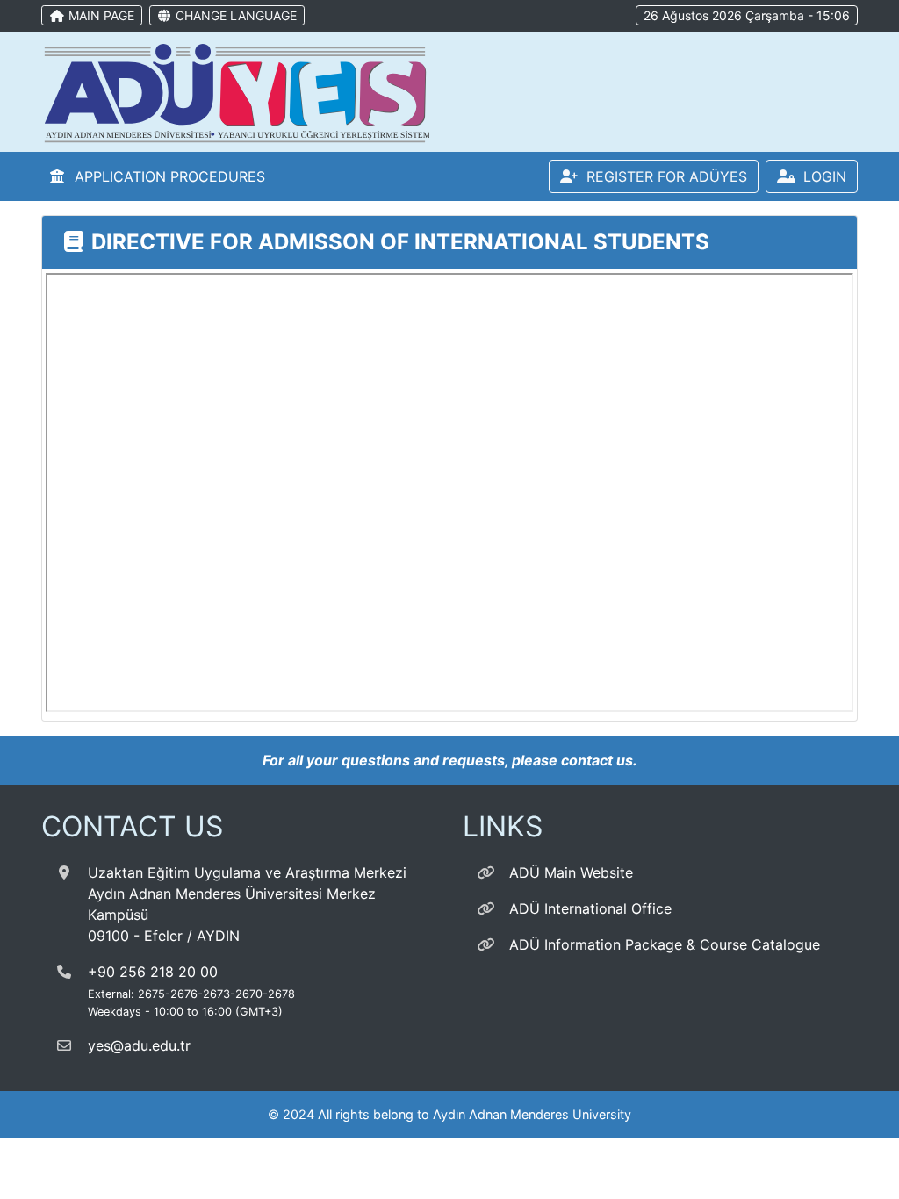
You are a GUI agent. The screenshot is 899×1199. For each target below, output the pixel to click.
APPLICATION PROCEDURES (165, 176)
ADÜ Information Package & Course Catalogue (664, 944)
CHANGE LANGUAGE (234, 15)
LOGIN (820, 176)
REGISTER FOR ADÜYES (662, 176)
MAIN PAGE (99, 15)
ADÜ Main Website (571, 872)
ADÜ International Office (590, 908)
